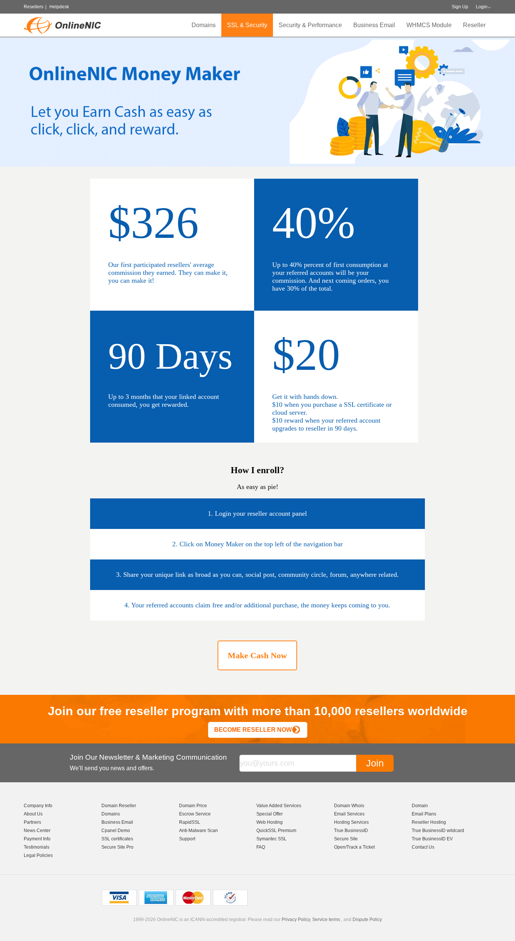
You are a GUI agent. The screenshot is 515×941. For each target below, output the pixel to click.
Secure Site (346, 838)
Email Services (349, 814)
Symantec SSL (271, 838)
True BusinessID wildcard (438, 830)
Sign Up (460, 6)
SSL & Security (247, 25)
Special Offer (269, 814)
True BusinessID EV (432, 838)
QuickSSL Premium (276, 830)
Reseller (474, 25)
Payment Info (37, 838)
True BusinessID (351, 830)
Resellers (33, 6)
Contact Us (423, 847)
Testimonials (36, 847)
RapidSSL (189, 822)
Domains (204, 25)
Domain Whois (349, 805)
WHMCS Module (429, 25)
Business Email (374, 25)
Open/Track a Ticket (354, 847)
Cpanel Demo (115, 830)
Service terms (326, 919)
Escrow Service (195, 814)
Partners (32, 822)
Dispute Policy (367, 919)
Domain (420, 805)
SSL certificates (117, 838)
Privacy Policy (296, 919)
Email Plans (424, 814)
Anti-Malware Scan (198, 830)
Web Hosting (269, 822)
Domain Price (193, 805)
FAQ (260, 847)
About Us (33, 814)
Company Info (38, 805)
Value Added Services (278, 805)
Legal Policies (38, 855)
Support (187, 838)
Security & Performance (310, 25)
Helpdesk (59, 6)
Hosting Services (351, 822)
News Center (37, 830)
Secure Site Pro (117, 847)
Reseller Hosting (429, 822)
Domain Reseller (118, 805)
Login (481, 6)
